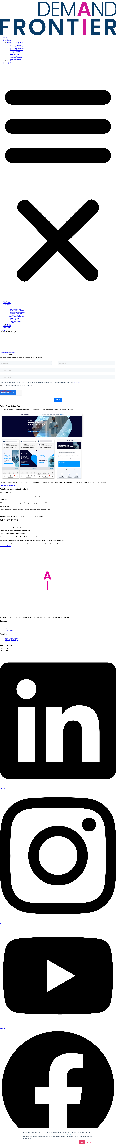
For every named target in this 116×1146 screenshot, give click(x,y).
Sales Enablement (15, 51)
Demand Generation (15, 45)
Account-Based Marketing (17, 47)
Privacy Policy (67, 1134)
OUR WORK (7, 39)
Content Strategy (14, 43)
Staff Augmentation (15, 59)
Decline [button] (89, 1142)
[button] (58, 182)
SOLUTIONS (7, 40)
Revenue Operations (15, 56)
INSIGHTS (6, 63)
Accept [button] (81, 1142)
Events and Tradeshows (16, 50)
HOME (5, 37)
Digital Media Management (17, 48)
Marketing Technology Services (15, 53)
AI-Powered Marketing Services (15, 42)
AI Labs (9, 60)
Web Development (15, 54)
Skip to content (4, 0)
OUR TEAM (7, 62)
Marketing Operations (16, 57)
